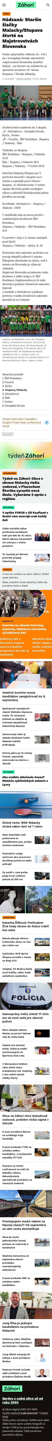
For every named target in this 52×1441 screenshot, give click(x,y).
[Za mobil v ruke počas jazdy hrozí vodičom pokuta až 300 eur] (42, 876)
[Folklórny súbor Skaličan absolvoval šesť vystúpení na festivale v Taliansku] (42, 1342)
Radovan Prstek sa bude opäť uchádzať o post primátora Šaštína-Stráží (16, 1373)
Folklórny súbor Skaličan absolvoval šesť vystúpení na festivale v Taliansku (17, 1342)
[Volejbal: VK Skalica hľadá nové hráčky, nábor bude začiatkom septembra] (42, 972)
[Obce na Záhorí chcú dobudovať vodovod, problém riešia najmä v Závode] (26, 1098)
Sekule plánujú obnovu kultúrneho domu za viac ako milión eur (16, 942)
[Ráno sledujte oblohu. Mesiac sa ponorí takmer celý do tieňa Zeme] (42, 1033)
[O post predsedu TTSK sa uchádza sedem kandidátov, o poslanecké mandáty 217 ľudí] (42, 1152)
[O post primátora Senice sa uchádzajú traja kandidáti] (42, 1135)
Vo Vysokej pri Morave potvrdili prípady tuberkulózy (15, 558)
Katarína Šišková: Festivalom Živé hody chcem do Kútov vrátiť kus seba (25, 926)
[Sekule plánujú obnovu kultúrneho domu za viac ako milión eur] (42, 942)
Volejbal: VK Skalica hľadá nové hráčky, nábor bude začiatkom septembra (17, 972)
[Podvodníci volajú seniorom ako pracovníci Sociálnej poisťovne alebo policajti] (42, 859)
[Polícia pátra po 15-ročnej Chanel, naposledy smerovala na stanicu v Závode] (42, 758)
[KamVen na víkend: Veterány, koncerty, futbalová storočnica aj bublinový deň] (26, 603)
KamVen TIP (7, 621)
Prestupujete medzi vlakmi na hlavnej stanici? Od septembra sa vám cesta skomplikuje (24, 1225)
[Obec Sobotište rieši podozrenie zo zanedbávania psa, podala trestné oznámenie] (42, 840)
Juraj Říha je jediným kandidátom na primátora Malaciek (20, 1326)
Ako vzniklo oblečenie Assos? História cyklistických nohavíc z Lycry (25, 780)
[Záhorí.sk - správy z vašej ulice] (26, 5)
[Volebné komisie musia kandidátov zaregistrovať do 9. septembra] (26, 674)
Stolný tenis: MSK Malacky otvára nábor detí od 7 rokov (22, 824)
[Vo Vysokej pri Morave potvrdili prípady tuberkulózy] (42, 558)
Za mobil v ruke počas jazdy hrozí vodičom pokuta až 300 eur (15, 876)
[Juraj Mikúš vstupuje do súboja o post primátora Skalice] (42, 1358)
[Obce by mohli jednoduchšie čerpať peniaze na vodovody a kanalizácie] (42, 1242)
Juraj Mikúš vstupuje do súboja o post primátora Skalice (16, 1358)
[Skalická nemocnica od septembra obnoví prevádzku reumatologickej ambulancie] (42, 1263)
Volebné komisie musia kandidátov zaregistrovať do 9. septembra (24, 696)
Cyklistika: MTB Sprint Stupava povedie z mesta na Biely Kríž (16, 957)
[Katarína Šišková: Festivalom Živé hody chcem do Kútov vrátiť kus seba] (26, 899)
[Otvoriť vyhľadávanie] (48, 5)
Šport (6, 14)
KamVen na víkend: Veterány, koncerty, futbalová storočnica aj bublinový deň (24, 628)
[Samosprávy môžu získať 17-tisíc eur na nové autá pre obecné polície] (26, 996)
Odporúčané (9, 473)
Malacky (7, 434)
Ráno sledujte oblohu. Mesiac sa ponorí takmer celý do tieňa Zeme (16, 1033)
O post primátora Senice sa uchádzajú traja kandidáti (16, 1135)
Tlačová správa (23, 79)
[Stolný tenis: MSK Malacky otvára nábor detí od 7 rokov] (26, 805)
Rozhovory (8, 917)
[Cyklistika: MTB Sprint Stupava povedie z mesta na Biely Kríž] (42, 957)
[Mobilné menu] (4, 5)
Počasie (7, 570)
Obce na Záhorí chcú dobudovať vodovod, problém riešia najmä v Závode (25, 1119)
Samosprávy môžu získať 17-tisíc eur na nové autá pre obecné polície (25, 1017)
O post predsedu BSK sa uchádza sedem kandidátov (16, 1281)
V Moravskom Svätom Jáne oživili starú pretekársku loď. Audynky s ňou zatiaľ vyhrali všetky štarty (17, 1071)
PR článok (8, 507)
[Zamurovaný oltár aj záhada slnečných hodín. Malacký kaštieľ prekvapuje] (42, 739)
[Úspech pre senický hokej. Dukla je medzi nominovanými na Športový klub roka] (42, 1050)
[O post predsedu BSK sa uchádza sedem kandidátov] (42, 1282)
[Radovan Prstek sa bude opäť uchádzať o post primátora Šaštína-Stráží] (42, 1373)
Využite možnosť (20, 1412)
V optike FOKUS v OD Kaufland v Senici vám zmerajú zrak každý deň (25, 516)
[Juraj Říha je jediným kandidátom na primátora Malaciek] (26, 1305)
